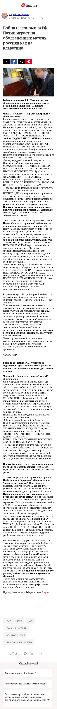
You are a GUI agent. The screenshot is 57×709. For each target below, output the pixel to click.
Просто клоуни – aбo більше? (20, 673)
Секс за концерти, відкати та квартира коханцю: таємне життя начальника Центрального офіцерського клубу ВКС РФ (27, 697)
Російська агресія (15, 635)
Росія (31, 621)
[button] (6, 61)
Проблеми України (16, 628)
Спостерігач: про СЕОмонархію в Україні (26, 683)
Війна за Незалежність (18, 642)
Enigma (31, 5)
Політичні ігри (13, 621)
